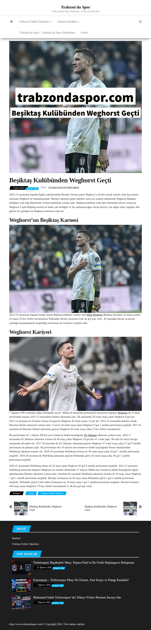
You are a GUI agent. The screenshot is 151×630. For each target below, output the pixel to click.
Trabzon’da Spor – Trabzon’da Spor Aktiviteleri (47, 32)
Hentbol (16, 538)
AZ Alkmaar (90, 435)
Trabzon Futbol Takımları (34, 21)
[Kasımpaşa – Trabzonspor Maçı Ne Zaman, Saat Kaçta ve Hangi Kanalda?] (21, 585)
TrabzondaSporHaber (63, 187)
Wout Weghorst (95, 314)
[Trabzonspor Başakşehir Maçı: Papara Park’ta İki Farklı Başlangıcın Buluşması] (21, 567)
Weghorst (122, 412)
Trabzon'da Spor (75, 7)
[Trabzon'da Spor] (11, 21)
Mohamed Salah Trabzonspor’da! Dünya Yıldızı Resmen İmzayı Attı (77, 597)
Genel (83, 32)
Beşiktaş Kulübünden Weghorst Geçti (45, 508)
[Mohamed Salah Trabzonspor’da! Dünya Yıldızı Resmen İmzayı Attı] (21, 602)
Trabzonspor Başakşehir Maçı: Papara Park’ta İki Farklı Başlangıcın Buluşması (83, 562)
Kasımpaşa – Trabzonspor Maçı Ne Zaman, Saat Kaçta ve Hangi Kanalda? (81, 580)
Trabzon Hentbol (67, 21)
